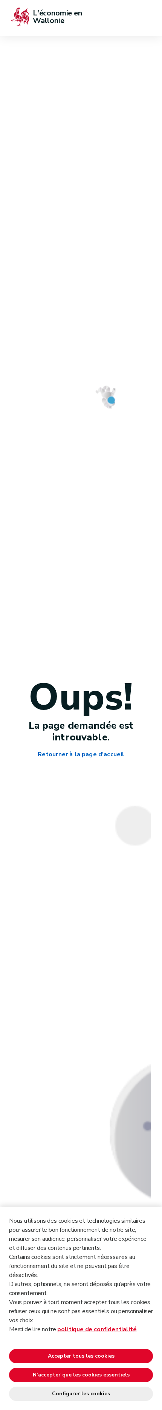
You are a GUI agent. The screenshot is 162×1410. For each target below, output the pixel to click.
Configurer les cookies (81, 1393)
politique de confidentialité (96, 1329)
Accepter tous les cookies (81, 1356)
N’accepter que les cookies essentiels (81, 1374)
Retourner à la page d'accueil (81, 754)
